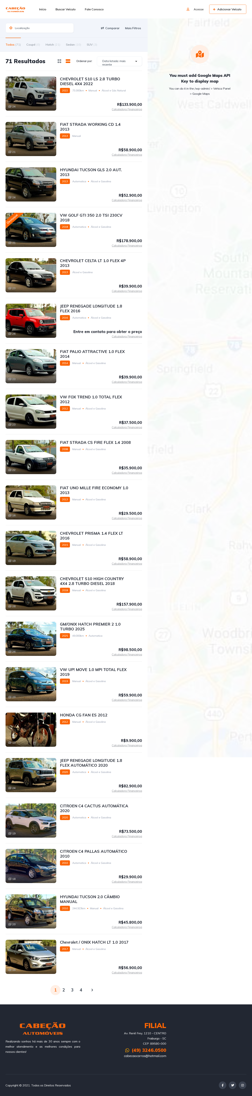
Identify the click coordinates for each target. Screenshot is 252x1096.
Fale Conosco (94, 9)
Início (42, 9)
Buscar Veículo (66, 9)
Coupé (33, 44)
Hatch (53, 44)
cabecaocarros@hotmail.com (145, 1056)
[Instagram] (242, 1085)
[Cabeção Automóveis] (16, 9)
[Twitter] (232, 1085)
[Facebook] (222, 1085)
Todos (13, 44)
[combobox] (119, 61)
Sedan (73, 44)
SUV (92, 44)
